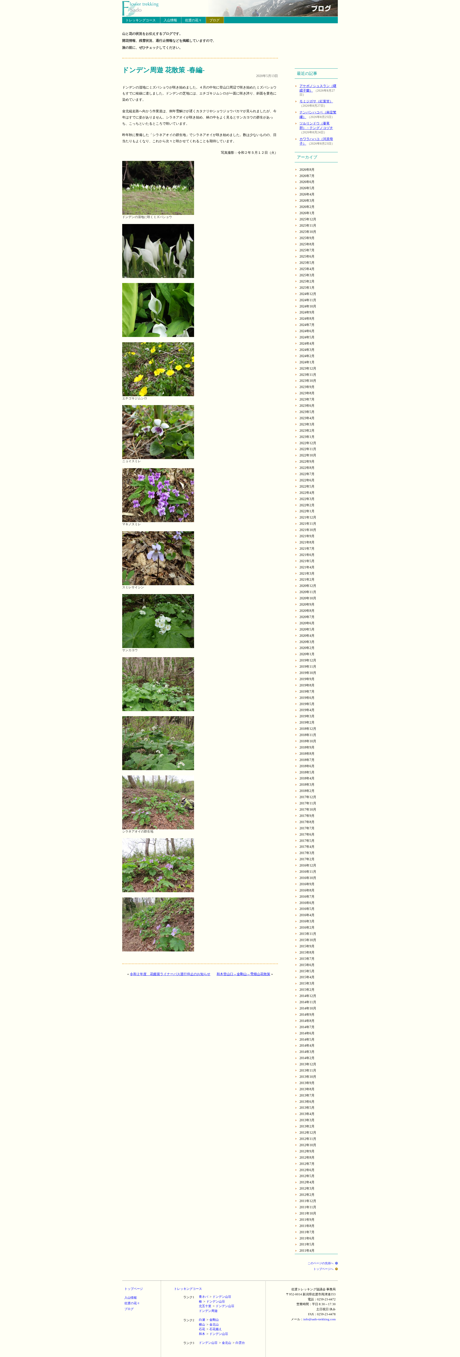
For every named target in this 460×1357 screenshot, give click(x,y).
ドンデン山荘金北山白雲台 (222, 1343)
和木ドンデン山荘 (213, 1334)
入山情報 (170, 20)
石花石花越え (210, 1329)
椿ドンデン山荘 (212, 1301)
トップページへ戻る (143, 8)
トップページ (133, 1289)
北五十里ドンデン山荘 (216, 1306)
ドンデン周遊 (208, 1311)
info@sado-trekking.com (319, 1319)
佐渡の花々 (193, 20)
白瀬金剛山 (209, 1320)
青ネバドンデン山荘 (215, 1296)
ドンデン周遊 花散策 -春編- (163, 70)
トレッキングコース (141, 20)
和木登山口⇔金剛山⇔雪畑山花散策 (243, 974)
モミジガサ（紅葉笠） (316, 101)
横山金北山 (209, 1324)
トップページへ (323, 1269)
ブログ (214, 20)
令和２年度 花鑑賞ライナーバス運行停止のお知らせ (170, 974)
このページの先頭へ (321, 1263)
